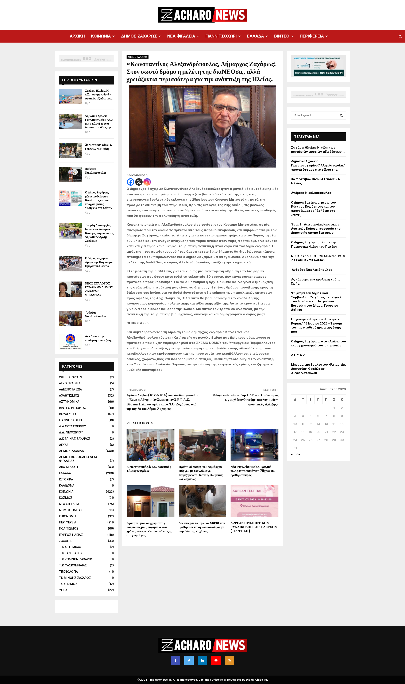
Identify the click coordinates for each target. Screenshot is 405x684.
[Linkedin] (202, 660)
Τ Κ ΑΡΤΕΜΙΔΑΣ (70, 547)
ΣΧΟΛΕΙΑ (65, 541)
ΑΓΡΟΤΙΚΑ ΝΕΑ (69, 383)
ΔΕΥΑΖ (64, 445)
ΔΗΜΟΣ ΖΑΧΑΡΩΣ (139, 36)
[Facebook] (130, 182)
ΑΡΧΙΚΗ (77, 36)
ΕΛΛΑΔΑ (255, 36)
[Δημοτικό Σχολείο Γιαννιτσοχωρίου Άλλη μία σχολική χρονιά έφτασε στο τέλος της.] (70, 121)
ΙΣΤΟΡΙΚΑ (66, 479)
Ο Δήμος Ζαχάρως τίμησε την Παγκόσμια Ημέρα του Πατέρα (99, 262)
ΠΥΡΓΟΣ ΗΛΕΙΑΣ (71, 534)
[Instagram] (147, 182)
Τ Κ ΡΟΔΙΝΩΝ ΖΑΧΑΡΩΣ (76, 559)
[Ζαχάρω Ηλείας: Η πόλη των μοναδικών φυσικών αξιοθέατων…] (70, 96)
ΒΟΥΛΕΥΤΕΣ (68, 414)
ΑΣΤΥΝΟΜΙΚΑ (69, 401)
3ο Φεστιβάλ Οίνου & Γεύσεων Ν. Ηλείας (98, 147)
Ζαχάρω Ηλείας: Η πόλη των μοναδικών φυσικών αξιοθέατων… (99, 94)
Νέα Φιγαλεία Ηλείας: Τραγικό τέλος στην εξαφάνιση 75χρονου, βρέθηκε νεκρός (253, 470)
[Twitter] (189, 660)
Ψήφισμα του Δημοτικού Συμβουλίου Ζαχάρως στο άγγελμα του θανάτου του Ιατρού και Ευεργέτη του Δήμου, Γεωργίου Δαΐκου (318, 301)
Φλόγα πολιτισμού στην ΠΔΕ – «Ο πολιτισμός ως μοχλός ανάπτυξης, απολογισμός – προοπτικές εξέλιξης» (245, 400)
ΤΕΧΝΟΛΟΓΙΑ (68, 571)
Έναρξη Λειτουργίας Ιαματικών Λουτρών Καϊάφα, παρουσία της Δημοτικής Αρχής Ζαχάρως (99, 233)
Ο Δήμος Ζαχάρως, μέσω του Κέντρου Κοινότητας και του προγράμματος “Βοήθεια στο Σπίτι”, (98, 200)
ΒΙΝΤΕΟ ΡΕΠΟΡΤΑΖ (73, 408)
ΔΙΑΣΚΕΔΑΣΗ (68, 467)
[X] (139, 182)
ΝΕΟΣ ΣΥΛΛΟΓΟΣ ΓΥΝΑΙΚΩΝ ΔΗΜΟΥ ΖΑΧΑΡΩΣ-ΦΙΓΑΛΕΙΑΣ (99, 289)
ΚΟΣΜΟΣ (65, 497)
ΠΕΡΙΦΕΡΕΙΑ (312, 36)
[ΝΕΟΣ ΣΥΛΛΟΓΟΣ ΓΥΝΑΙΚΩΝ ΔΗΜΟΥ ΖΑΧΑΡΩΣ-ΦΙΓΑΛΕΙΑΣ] (70, 289)
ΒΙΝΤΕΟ (281, 36)
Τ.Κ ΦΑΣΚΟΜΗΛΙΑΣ (73, 565)
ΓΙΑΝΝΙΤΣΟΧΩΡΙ (221, 36)
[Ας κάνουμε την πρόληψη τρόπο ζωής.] (70, 342)
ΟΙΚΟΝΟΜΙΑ (67, 516)
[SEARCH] (341, 115)
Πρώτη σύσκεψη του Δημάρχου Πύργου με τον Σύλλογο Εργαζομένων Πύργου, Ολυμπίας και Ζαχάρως (201, 472)
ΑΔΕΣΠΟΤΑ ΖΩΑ (70, 389)
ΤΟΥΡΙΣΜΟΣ (68, 584)
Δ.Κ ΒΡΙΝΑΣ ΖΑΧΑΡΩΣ (74, 438)
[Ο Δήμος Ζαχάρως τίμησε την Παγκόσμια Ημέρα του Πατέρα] (70, 263)
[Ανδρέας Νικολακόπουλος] (70, 174)
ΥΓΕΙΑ (63, 590)
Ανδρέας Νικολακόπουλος (96, 170)
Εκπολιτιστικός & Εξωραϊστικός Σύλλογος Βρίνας (149, 468)
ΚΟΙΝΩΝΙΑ (101, 36)
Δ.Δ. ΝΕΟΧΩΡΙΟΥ (71, 432)
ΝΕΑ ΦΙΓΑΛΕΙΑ (181, 36)
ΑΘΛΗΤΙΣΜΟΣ (69, 395)
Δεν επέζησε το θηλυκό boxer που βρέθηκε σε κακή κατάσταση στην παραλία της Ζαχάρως (202, 527)
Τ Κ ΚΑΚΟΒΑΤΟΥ (70, 553)
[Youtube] (216, 660)
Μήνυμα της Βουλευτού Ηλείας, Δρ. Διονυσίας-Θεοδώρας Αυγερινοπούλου (318, 368)
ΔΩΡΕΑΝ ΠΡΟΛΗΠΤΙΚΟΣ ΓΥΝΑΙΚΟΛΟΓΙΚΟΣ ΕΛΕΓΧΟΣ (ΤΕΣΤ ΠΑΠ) (254, 527)
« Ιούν (295, 454)
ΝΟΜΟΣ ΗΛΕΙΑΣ (70, 510)
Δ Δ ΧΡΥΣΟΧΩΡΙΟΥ (72, 426)
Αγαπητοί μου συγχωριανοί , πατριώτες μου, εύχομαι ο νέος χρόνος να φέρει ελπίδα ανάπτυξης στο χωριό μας (149, 529)
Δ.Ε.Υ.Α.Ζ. (298, 355)
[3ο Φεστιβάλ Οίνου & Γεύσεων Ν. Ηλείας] (70, 150)
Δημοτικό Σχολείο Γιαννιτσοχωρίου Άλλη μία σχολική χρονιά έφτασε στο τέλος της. (99, 122)
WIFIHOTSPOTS (70, 377)
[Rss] (229, 660)
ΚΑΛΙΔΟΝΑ (66, 485)
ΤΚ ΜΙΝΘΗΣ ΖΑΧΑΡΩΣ (75, 577)
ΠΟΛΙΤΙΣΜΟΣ (68, 528)
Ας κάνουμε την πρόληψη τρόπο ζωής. (99, 338)
